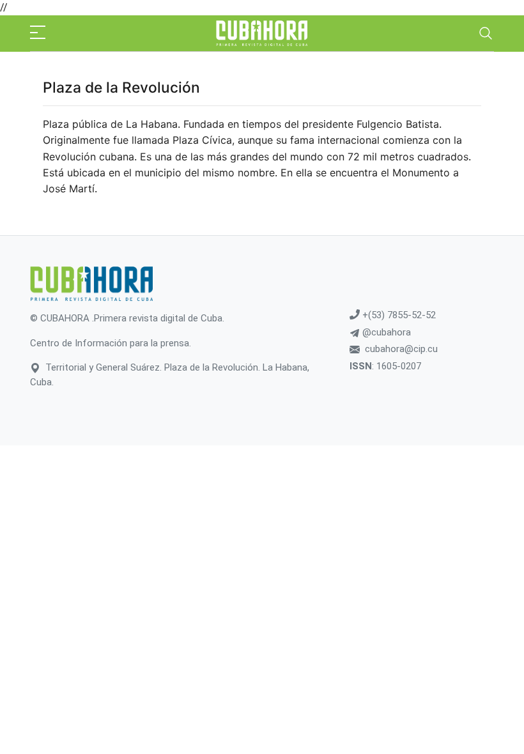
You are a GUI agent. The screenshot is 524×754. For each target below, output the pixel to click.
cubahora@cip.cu (401, 349)
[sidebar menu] (37, 33)
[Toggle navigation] (485, 33)
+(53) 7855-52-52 (398, 315)
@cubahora (385, 332)
